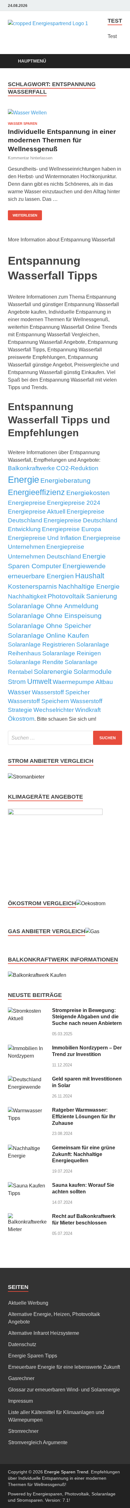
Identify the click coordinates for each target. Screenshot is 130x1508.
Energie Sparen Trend (66, 1471)
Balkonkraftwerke (31, 468)
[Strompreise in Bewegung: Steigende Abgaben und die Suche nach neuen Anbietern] (27, 1011)
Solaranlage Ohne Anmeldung (53, 605)
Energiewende (84, 566)
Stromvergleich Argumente (38, 1442)
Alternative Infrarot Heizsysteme (43, 1333)
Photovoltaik (66, 596)
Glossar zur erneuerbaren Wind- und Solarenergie (64, 1389)
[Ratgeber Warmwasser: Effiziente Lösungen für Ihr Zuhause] (27, 1110)
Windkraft (88, 710)
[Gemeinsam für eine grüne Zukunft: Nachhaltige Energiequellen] (27, 1148)
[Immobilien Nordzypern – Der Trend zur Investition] (27, 1048)
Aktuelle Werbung (28, 1303)
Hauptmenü (32, 60)
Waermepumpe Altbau (83, 682)
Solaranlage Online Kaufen (48, 635)
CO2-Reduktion (77, 468)
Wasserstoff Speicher (61, 692)
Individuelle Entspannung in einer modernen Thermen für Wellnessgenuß (62, 140)
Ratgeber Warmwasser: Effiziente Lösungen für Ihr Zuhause (83, 1116)
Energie (23, 479)
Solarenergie (53, 671)
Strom (17, 681)
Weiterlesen (25, 215)
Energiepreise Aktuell (36, 511)
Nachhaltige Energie (89, 586)
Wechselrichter (53, 710)
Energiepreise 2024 (73, 502)
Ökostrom (21, 718)
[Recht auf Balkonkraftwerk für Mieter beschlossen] (27, 1216)
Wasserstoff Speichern (38, 701)
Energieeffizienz (36, 492)
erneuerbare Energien (41, 576)
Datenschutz (22, 1344)
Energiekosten (88, 492)
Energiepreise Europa (71, 529)
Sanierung (101, 596)
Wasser (19, 692)
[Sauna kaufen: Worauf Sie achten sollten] (27, 1185)
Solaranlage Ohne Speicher (49, 625)
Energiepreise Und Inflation (44, 538)
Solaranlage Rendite (35, 662)
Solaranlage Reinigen (71, 653)
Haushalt (89, 576)
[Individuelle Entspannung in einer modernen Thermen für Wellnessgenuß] (65, 113)
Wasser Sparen (22, 123)
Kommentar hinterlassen (30, 158)
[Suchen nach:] (65, 738)
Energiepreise (27, 502)
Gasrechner (21, 1378)
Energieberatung (65, 480)
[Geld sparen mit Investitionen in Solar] (27, 1079)
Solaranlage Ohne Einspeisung (55, 615)
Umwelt (39, 681)
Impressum (20, 1401)
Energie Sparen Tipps (32, 1355)
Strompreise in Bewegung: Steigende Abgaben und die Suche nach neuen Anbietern (87, 1017)
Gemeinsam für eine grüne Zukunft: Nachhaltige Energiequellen (83, 1154)
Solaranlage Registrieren (41, 644)
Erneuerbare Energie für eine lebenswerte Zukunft (64, 1367)
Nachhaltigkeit (27, 596)
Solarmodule (93, 671)
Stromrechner (23, 1431)
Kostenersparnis (32, 586)
